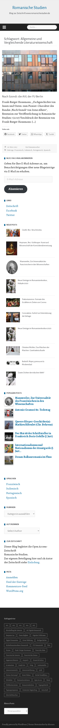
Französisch (18, 150)
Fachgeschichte (42, 640)
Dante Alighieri (23, 635)
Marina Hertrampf (12, 675)
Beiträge (10, 150)
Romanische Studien (29, 7)
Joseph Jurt (21, 665)
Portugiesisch (38, 150)
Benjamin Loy (10, 635)
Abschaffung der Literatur (14, 630)
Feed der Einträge (16, 582)
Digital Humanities (12, 640)
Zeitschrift (12, 206)
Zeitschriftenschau (12, 695)
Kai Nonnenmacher (33, 147)
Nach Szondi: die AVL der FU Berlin (22, 96)
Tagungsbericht (43, 685)
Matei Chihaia (26, 675)
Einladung (33, 562)
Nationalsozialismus (23, 680)
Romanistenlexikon (28, 685)
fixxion (8, 650)
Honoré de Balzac (38, 660)
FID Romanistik (38, 645)
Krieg (31, 665)
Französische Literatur (13, 655)
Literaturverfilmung (28, 670)
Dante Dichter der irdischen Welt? (31, 373)
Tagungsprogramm (12, 690)
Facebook (11, 210)
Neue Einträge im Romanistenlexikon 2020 (34, 328)
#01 (7, 625)
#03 (20, 625)
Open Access (38, 680)
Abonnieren (16, 189)
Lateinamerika (41, 665)
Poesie (48, 680)
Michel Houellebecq (41, 675)
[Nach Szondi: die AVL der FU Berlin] (29, 70)
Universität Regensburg (29, 690)
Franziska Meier (40, 650)
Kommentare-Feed (16, 586)
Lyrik (40, 670)
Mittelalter (9, 680)
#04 (27, 625)
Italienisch (28, 150)
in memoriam (10, 665)
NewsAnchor (39, 724)
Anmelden (12, 577)
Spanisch (47, 150)
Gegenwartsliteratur (12, 660)
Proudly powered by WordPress (14, 724)
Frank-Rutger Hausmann (23, 650)
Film (48, 645)
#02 (13, 625)
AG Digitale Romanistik (33, 630)
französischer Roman (30, 655)
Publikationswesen (12, 685)
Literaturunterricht (12, 670)
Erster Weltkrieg (28, 640)
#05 (34, 625)
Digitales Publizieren (39, 635)
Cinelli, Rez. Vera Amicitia (32, 230)
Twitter (10, 215)
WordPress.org (14, 591)
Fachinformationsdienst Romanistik (17, 645)
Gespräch (25, 660)
